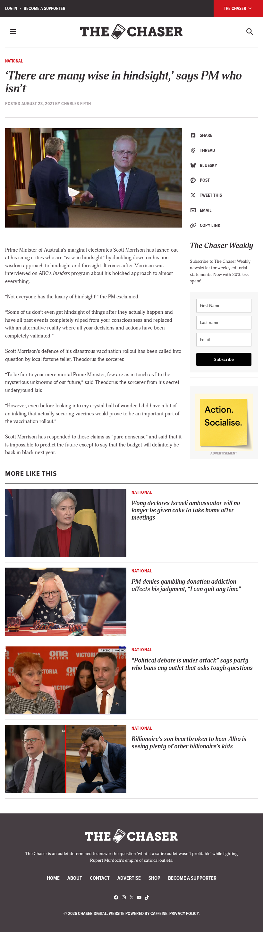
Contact (100, 878)
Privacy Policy (184, 913)
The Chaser (235, 8)
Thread (207, 150)
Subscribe (224, 359)
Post (204, 180)
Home (53, 878)
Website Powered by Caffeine (138, 913)
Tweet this (210, 195)
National (14, 61)
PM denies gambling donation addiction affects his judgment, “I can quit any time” (186, 585)
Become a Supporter (44, 8)
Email (205, 210)
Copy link (209, 225)
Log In (11, 8)
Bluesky (208, 165)
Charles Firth (76, 103)
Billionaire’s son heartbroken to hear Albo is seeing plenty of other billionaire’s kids (189, 742)
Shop (154, 878)
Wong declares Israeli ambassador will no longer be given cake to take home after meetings (186, 510)
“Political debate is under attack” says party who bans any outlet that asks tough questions (192, 664)
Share (205, 135)
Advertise (129, 878)
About (74, 878)
